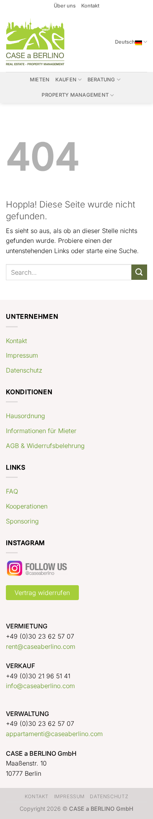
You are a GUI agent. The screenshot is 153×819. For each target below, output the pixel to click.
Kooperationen (26, 506)
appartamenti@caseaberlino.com (54, 734)
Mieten (40, 80)
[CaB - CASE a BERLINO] (36, 42)
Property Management (75, 95)
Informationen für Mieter (41, 431)
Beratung (101, 80)
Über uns (65, 6)
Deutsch (125, 42)
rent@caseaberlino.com (40, 646)
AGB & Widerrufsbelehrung (45, 446)
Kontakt (90, 6)
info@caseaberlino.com (40, 686)
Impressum (22, 355)
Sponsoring (22, 521)
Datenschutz (24, 370)
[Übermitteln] (139, 272)
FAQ (12, 491)
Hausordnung (25, 416)
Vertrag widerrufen (42, 593)
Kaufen (66, 80)
